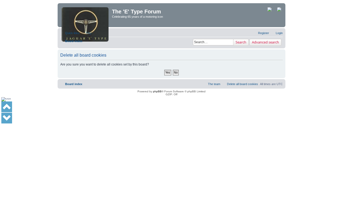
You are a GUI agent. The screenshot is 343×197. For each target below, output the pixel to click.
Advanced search (265, 42)
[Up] (6, 106)
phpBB (157, 91)
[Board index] (85, 15)
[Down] (6, 118)
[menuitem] (86, 33)
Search (241, 42)
